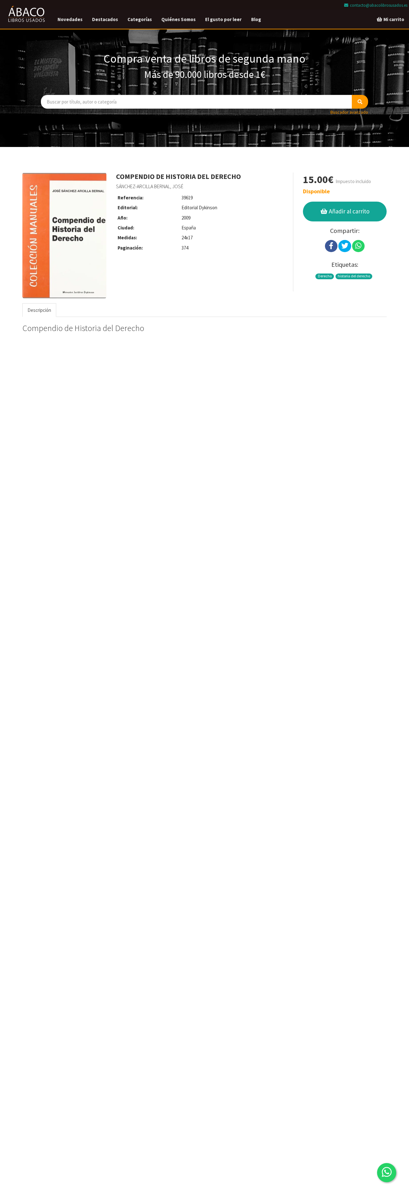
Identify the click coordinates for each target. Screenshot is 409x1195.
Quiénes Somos (178, 19)
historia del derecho (354, 276)
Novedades (70, 19)
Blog (256, 19)
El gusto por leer (223, 19)
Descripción (39, 310)
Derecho (325, 276)
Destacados (105, 19)
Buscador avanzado (349, 112)
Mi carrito (393, 19)
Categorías (139, 19)
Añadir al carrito (348, 211)
